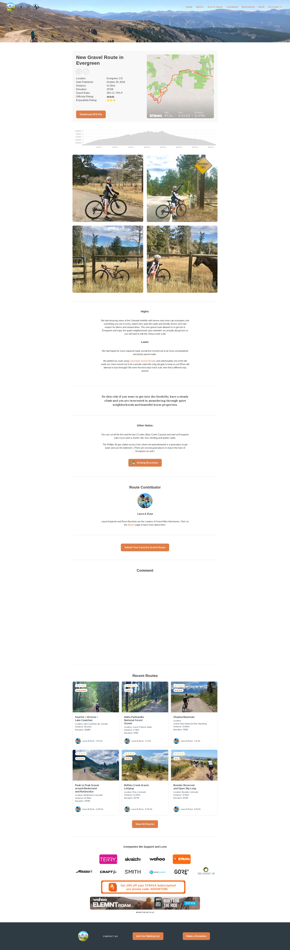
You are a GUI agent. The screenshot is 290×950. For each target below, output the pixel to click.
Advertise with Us (145, 912)
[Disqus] (145, 617)
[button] (275, 6)
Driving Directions (147, 462)
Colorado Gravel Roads (142, 360)
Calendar (232, 7)
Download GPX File (91, 114)
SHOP (261, 7)
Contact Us (110, 936)
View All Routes (145, 824)
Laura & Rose (145, 513)
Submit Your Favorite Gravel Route (145, 547)
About (200, 7)
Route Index (215, 7)
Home (189, 7)
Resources (248, 7)
